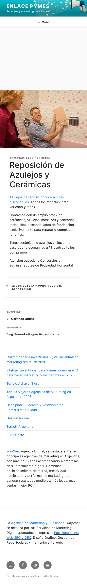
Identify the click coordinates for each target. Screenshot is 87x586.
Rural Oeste (15, 435)
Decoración (21, 289)
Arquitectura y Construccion (36, 285)
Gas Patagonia (17, 418)
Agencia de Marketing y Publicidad (38, 523)
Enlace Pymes (28, 6)
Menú (46, 22)
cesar (46, 157)
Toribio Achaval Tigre (22, 383)
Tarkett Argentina (19, 426)
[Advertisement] (43, 59)
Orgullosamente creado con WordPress (32, 576)
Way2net (13, 451)
